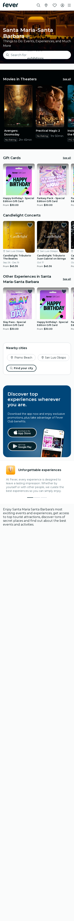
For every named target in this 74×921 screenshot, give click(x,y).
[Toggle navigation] (69, 5)
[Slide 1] (37, 497)
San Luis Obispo (55, 357)
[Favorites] (54, 5)
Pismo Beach (23, 357)
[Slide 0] (30, 497)
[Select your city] (46, 5)
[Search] (38, 5)
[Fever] (10, 5)
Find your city (23, 368)
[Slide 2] (44, 497)
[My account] (62, 5)
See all (67, 79)
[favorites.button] (30, 167)
